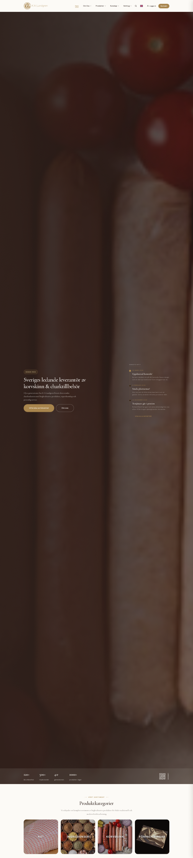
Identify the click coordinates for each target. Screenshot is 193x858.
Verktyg (126, 6)
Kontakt (164, 6)
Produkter (100, 6)
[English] (141, 6)
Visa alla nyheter (143, 416)
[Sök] (135, 6)
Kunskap (113, 6)
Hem (77, 6)
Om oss (65, 408)
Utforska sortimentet (39, 408)
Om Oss (86, 6)
